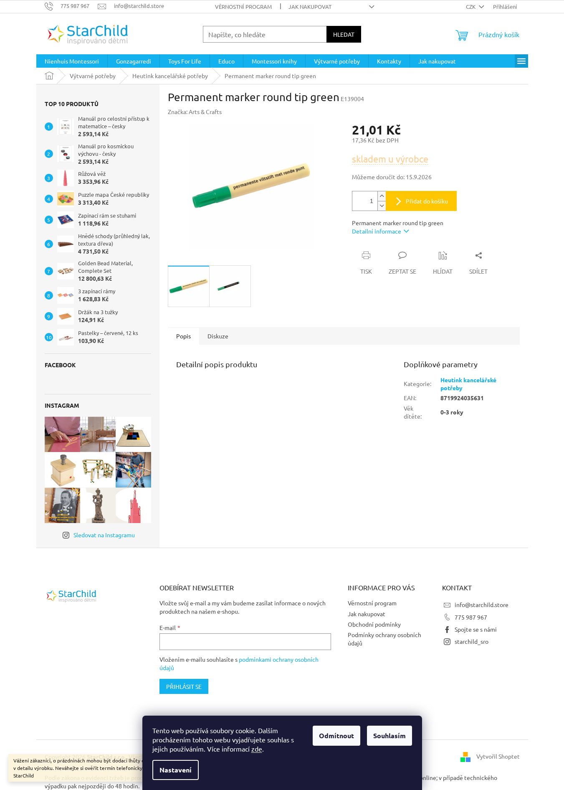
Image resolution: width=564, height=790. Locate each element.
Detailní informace (376, 231)
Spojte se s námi (476, 629)
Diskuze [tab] (217, 336)
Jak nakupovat (309, 6)
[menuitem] (71, 61)
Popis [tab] (183, 336)
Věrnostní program (243, 6)
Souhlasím (389, 735)
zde (256, 748)
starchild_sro (471, 641)
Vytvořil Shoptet (498, 756)
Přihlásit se (184, 686)
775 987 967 (471, 617)
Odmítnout (336, 735)
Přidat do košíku (427, 201)
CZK (471, 6)
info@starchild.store (481, 604)
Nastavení (175, 769)
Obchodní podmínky (374, 624)
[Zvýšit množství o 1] (381, 196)
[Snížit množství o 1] (381, 206)
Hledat (343, 34)
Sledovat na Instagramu (104, 535)
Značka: (195, 111)
